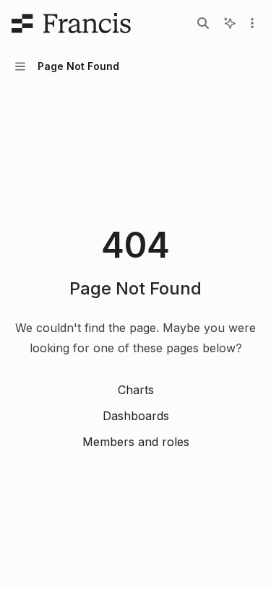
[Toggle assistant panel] (229, 23)
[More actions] (252, 23)
